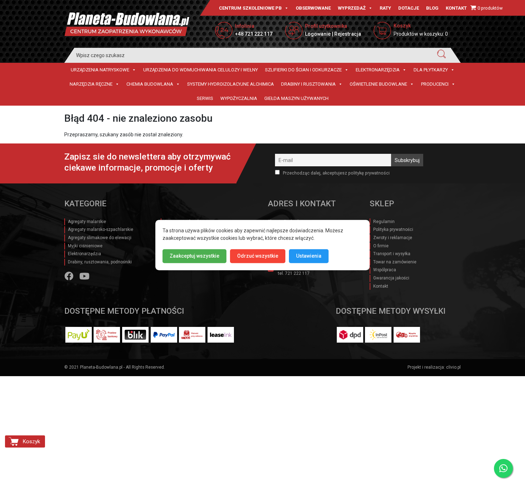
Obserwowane (313, 8)
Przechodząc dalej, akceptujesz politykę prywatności (336, 173)
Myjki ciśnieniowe (85, 245)
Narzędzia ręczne (91, 84)
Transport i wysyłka (391, 253)
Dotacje (408, 8)
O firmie (381, 245)
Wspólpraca (384, 269)
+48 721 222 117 (253, 34)
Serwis (205, 98)
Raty (385, 8)
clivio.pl (453, 367)
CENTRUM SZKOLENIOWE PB (250, 8)
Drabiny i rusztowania (308, 84)
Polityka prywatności (393, 229)
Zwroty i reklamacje (392, 237)
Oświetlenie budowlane (378, 84)
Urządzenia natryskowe (100, 69)
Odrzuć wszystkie (257, 256)
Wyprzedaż (352, 8)
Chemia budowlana (149, 84)
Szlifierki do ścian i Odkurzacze (303, 69)
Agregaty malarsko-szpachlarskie (100, 229)
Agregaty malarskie (87, 221)
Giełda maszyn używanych (296, 98)
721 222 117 (297, 273)
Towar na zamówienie (394, 261)
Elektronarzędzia (378, 69)
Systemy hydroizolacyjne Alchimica (230, 84)
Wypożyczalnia (238, 98)
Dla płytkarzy (431, 69)
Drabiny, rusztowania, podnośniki (100, 261)
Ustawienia (308, 256)
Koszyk (31, 441)
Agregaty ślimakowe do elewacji (99, 237)
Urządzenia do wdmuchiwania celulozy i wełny (200, 69)
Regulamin (384, 221)
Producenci (435, 84)
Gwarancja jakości (391, 278)
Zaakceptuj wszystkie (194, 256)
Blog (432, 8)
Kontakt (456, 8)
